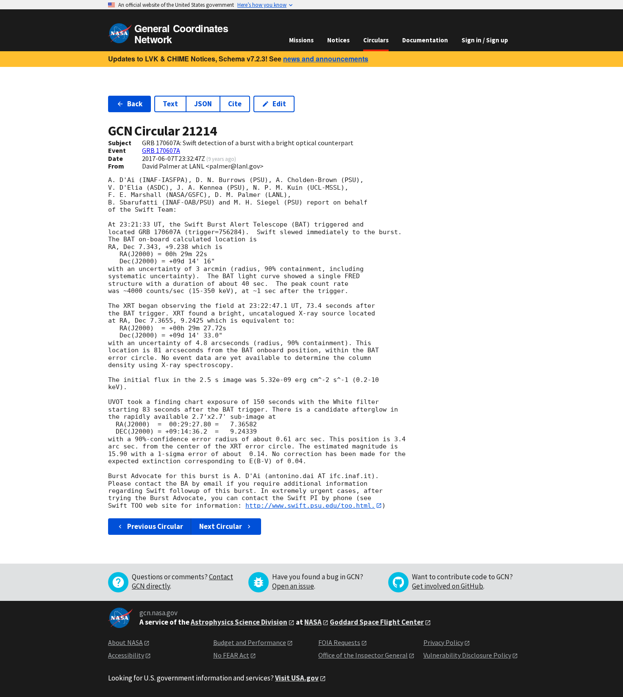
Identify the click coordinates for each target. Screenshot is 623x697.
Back (134, 103)
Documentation (425, 40)
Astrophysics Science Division (239, 622)
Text (170, 103)
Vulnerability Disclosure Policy (467, 655)
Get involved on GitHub (447, 586)
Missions (301, 40)
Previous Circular (155, 526)
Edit (279, 103)
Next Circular (220, 526)
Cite (235, 103)
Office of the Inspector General (363, 655)
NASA (313, 622)
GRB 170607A (161, 150)
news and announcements (325, 59)
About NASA (125, 642)
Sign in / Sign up (485, 40)
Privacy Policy (443, 642)
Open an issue (293, 586)
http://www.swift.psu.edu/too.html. (310, 505)
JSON (203, 103)
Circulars (376, 40)
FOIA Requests (339, 642)
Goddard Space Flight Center (377, 622)
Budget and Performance (249, 642)
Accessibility (126, 655)
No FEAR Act (231, 655)
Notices (338, 40)
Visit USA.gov (297, 678)
